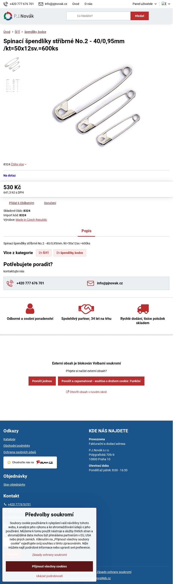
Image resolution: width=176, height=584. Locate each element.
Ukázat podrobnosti (49, 576)
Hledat (139, 16)
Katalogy (9, 439)
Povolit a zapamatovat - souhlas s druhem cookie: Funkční (101, 381)
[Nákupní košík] (157, 16)
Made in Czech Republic (31, 219)
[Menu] (167, 16)
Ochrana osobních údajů (19, 452)
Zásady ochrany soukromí (114, 572)
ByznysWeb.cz (101, 578)
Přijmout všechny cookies (49, 566)
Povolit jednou (42, 381)
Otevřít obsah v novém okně (88, 392)
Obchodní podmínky (16, 445)
